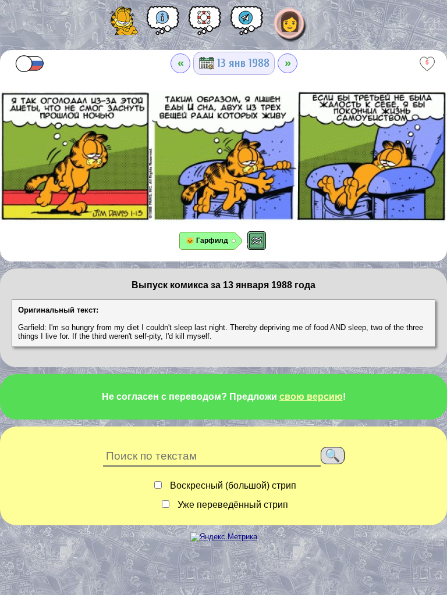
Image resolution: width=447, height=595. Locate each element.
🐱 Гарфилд (207, 240)
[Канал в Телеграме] (246, 24)
